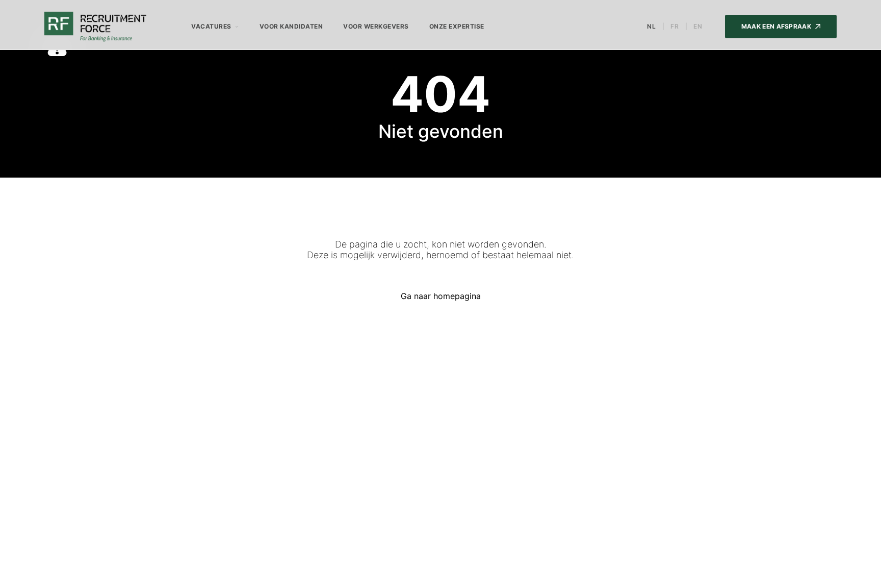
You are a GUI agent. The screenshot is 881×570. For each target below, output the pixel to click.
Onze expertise (456, 26)
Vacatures (211, 26)
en (698, 26)
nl (651, 26)
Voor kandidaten (291, 26)
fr (674, 26)
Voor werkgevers (376, 26)
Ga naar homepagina (441, 296)
